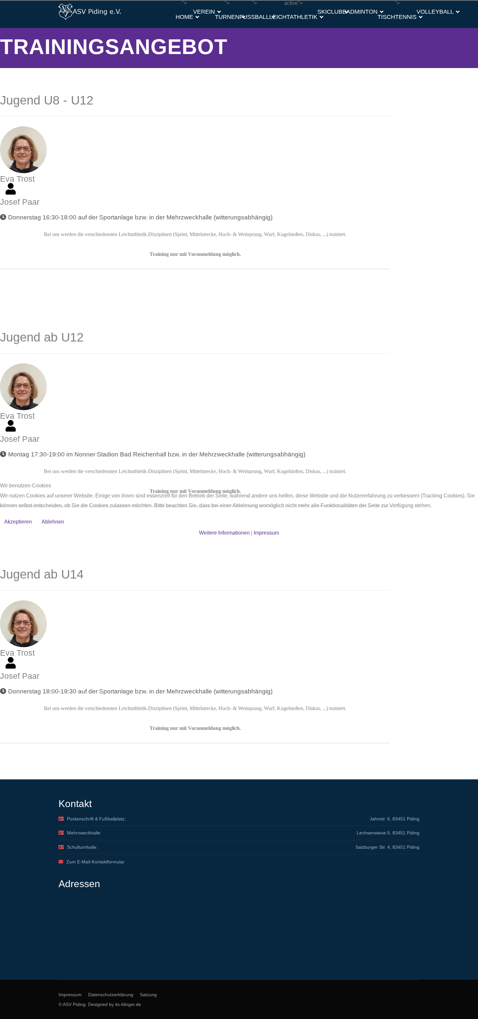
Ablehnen (53, 521)
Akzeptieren (18, 521)
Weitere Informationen (224, 533)
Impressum (266, 533)
